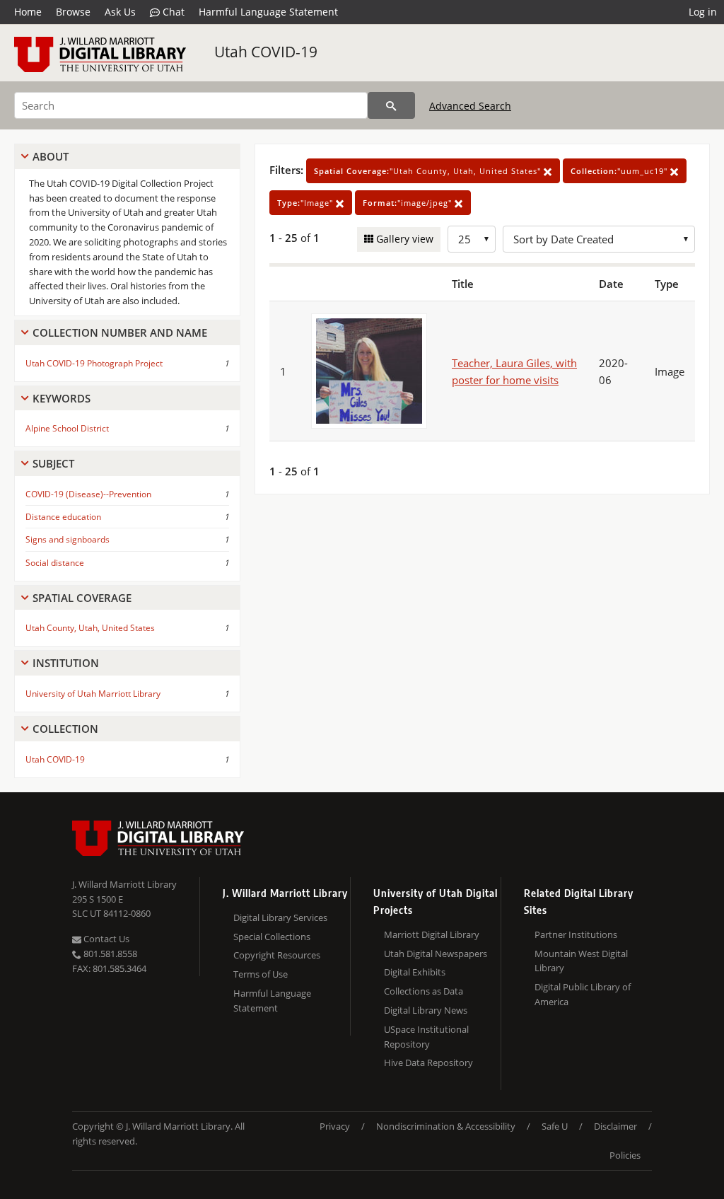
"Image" (306, 202)
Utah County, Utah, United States (90, 628)
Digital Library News (425, 1010)
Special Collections (271, 936)
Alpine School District (67, 428)
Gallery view (403, 238)
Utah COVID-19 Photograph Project (94, 363)
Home (28, 11)
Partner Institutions (576, 934)
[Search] (391, 105)
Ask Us (120, 11)
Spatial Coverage (82, 598)
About (51, 156)
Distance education (63, 517)
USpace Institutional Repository (426, 1036)
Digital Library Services (280, 917)
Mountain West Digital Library (581, 961)
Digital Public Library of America (583, 994)
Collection (65, 729)
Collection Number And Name (120, 332)
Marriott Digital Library (431, 934)
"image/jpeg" (409, 202)
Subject (53, 463)
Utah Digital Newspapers (435, 953)
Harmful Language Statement (268, 11)
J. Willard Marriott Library (124, 884)
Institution (66, 663)
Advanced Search (470, 105)
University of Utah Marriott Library (92, 694)
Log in (703, 11)
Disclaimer (615, 1126)
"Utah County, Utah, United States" (429, 171)
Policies (625, 1155)
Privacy (335, 1126)
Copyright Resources (276, 955)
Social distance (54, 563)
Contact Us (105, 938)
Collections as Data (423, 991)
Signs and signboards (67, 539)
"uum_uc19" (620, 171)
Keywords (61, 398)
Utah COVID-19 (265, 52)
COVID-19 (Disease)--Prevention (88, 494)
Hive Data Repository (428, 1062)
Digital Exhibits (414, 972)
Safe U (555, 1126)
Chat (172, 11)
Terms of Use (260, 974)
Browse (73, 11)
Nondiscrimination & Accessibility (445, 1126)
